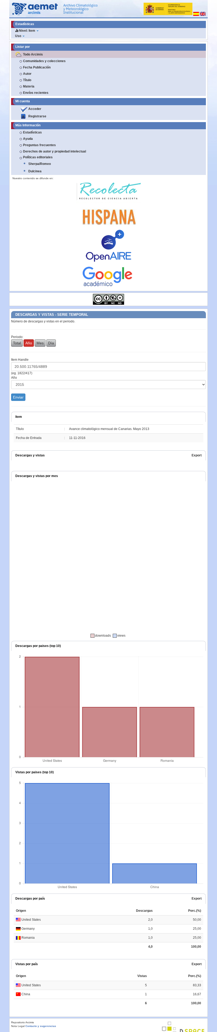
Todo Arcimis (33, 54)
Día (51, 343)
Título (27, 80)
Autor (27, 74)
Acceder (34, 109)
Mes (40, 343)
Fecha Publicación (37, 67)
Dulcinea (35, 171)
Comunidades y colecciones (44, 61)
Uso (18, 36)
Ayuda (28, 139)
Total (17, 343)
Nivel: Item (27, 31)
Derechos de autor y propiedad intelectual (54, 151)
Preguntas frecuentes (39, 145)
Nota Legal (18, 1026)
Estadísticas (32, 132)
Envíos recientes (35, 93)
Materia (28, 86)
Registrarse (37, 116)
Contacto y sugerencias (40, 1026)
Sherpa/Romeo (39, 164)
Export (197, 455)
